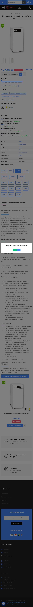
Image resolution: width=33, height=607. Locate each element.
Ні (19, 249)
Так (15, 249)
